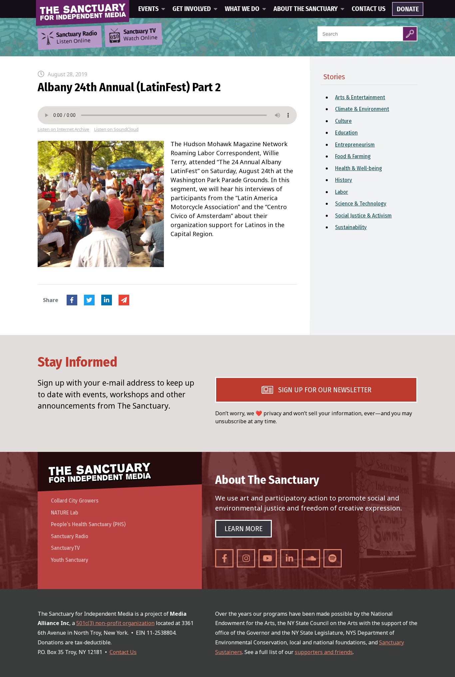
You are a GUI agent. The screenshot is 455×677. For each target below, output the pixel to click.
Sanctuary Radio (69, 536)
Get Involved (192, 9)
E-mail (124, 300)
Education (346, 132)
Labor (341, 191)
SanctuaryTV (65, 547)
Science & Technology (360, 203)
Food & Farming (353, 156)
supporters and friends (324, 652)
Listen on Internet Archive (63, 129)
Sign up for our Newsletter (324, 389)
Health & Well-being (358, 168)
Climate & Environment (362, 109)
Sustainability (351, 227)
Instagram (246, 558)
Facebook (72, 300)
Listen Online (76, 37)
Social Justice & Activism (363, 215)
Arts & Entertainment (360, 97)
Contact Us (368, 9)
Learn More (243, 528)
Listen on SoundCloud (116, 129)
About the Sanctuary (305, 9)
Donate (408, 9)
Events (148, 9)
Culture (343, 121)
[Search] (409, 33)
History (343, 179)
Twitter (89, 300)
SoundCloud (311, 558)
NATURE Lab (64, 512)
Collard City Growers (75, 500)
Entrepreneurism (355, 144)
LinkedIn (106, 300)
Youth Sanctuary (69, 559)
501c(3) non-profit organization (115, 623)
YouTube (267, 558)
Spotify (332, 558)
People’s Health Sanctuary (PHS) (88, 524)
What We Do (242, 9)
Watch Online (140, 35)
